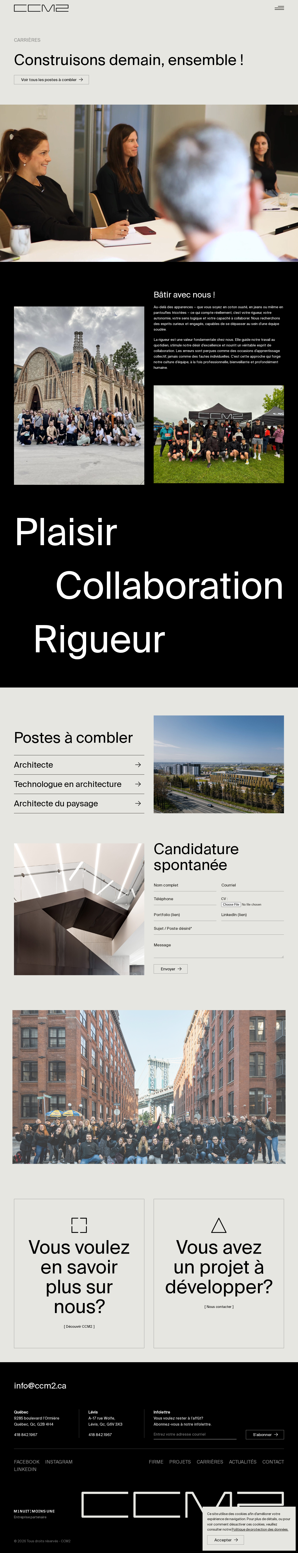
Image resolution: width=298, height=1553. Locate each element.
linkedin (25, 1469)
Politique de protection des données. (260, 1529)
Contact (273, 1462)
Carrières (210, 1462)
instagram (59, 1462)
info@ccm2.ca (40, 1385)
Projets (180, 1462)
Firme (156, 1462)
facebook (26, 1462)
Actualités (243, 1462)
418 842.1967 (25, 1434)
